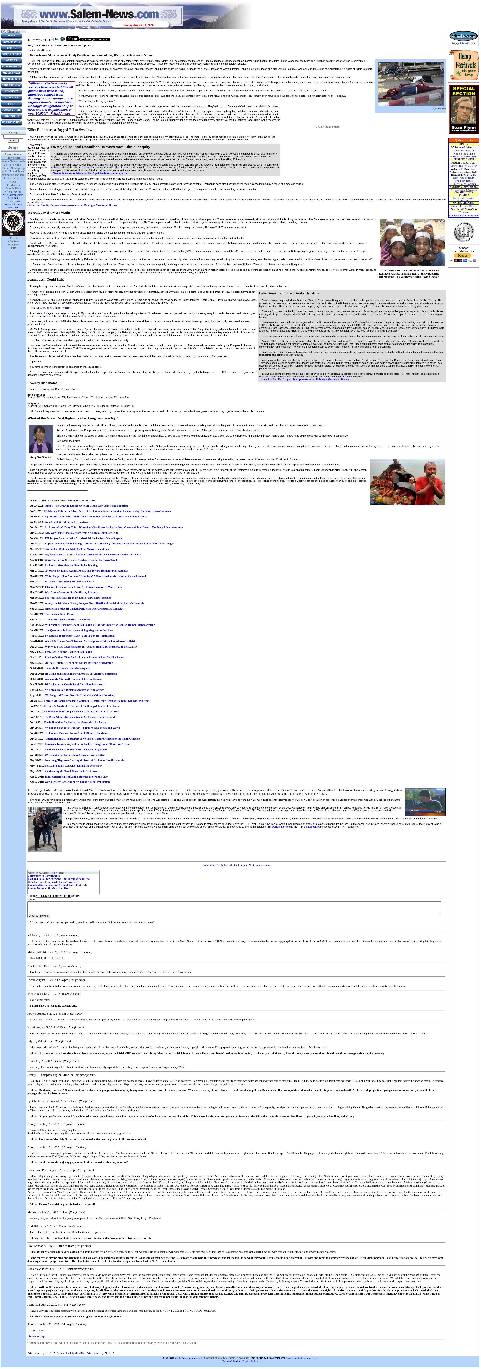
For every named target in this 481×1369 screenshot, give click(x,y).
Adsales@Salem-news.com (13, 206)
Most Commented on (260, 865)
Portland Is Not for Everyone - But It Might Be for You (59, 879)
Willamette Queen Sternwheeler (463, 157)
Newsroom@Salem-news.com (13, 196)
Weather (11, 60)
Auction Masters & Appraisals (464, 190)
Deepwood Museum (463, 177)
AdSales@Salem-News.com (464, 215)
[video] (62, 40)
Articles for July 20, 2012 (70, 1353)
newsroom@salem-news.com (301, 1358)
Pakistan (233, 865)
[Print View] (52, 40)
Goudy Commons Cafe (464, 150)
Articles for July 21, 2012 (100, 1353)
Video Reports (11, 54)
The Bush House (464, 180)
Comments (11, 91)
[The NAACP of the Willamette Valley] (464, 242)
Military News (11, 72)
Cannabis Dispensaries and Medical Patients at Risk (57, 885)
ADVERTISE (11, 97)
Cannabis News (11, 85)
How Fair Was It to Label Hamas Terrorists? (53, 882)
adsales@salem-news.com (188, 1358)
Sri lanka (222, 865)
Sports (11, 48)
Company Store (11, 110)
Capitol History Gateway (464, 165)
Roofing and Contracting (464, 199)
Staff (11, 104)
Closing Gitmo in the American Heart (49, 888)
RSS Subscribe (11, 122)
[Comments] (57, 40)
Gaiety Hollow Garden (464, 183)
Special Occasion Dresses (463, 206)
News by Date (11, 41)
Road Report (11, 79)
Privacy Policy (250, 1361)
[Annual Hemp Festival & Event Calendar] (463, 80)
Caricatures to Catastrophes (44, 876)
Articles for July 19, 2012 (41, 1353)
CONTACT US (11, 116)
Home (11, 35)
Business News (11, 66)
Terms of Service (231, 1361)
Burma (243, 865)
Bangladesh (209, 865)
